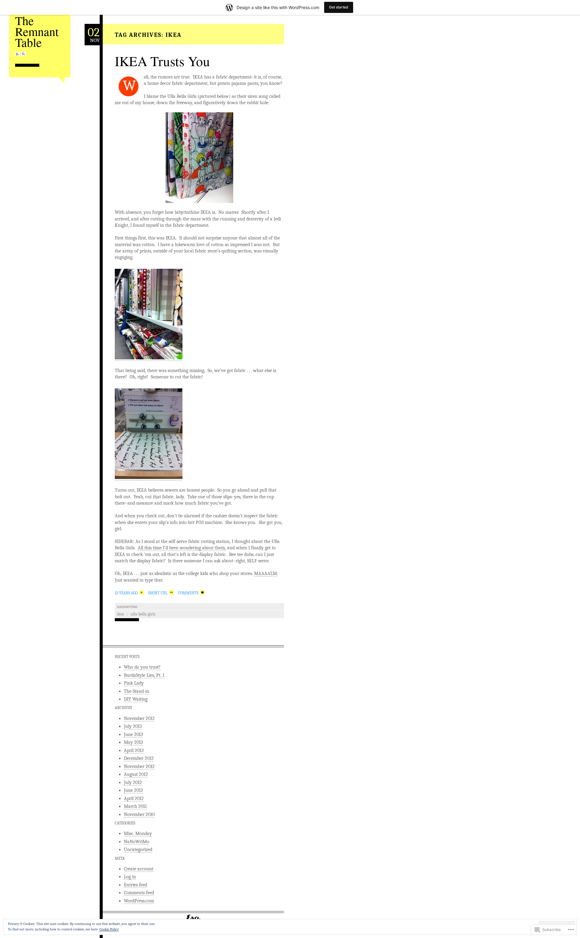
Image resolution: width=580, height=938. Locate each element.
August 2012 (136, 774)
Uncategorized (138, 849)
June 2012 (133, 790)
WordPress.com (139, 901)
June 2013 (133, 734)
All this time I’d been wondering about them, (182, 548)
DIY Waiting (135, 699)
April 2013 (133, 750)
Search (23, 54)
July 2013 (133, 726)
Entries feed (135, 885)
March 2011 (135, 806)
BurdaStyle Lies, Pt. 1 (144, 675)
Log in (130, 876)
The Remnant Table (37, 31)
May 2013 (133, 742)
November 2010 (139, 814)
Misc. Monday (138, 833)
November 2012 (139, 766)
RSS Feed (17, 54)
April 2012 (134, 798)
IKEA (120, 614)
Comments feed (139, 892)
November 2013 (139, 718)
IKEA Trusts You (162, 61)
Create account (138, 869)
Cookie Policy (109, 929)
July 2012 (133, 782)
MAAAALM (265, 573)
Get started (338, 7)
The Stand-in (136, 691)
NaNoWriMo (127, 606)
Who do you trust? (142, 667)
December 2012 (139, 758)
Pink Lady (134, 683)
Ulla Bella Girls (142, 614)
